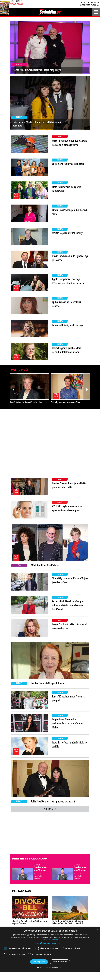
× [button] (97, 930)
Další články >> (50, 809)
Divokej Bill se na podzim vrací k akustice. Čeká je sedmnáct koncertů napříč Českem (29, 921)
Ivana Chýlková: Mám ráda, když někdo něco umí (69, 626)
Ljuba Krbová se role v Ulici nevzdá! (66, 304)
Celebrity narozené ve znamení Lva (65, 402)
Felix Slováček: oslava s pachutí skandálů (53, 801)
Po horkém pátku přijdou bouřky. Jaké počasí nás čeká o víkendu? (67, 922)
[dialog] (50, 949)
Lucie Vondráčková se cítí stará (68, 164)
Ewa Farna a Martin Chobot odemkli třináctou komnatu (37, 124)
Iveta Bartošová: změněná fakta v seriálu (69, 744)
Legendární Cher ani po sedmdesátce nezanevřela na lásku (67, 723)
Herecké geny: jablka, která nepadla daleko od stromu (66, 350)
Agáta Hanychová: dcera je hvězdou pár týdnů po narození (68, 281)
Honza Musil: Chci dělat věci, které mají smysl (37, 70)
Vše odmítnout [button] (60, 962)
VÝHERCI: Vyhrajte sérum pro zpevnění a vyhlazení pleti (67, 508)
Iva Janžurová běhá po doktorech (48, 683)
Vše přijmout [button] (39, 962)
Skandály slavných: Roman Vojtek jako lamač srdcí (70, 580)
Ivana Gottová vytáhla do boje (68, 325)
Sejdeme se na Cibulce (40, 868)
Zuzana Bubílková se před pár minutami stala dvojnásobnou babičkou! (68, 605)
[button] (50, 943)
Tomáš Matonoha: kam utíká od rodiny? (26, 402)
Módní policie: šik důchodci (45, 565)
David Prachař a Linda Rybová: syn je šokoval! (70, 258)
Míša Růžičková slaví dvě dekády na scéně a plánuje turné (69, 143)
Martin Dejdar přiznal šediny (67, 233)
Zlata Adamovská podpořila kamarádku (66, 189)
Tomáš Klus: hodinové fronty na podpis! (69, 698)
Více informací (53, 940)
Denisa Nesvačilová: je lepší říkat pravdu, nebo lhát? (69, 485)
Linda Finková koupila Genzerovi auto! (69, 212)
